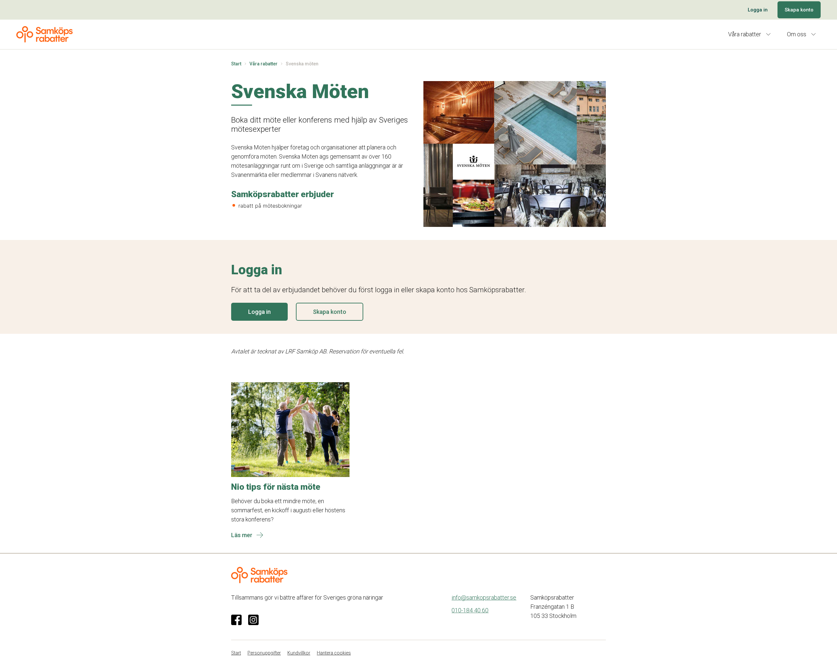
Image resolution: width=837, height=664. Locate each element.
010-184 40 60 (470, 610)
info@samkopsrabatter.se (484, 597)
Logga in (758, 10)
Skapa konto (799, 10)
